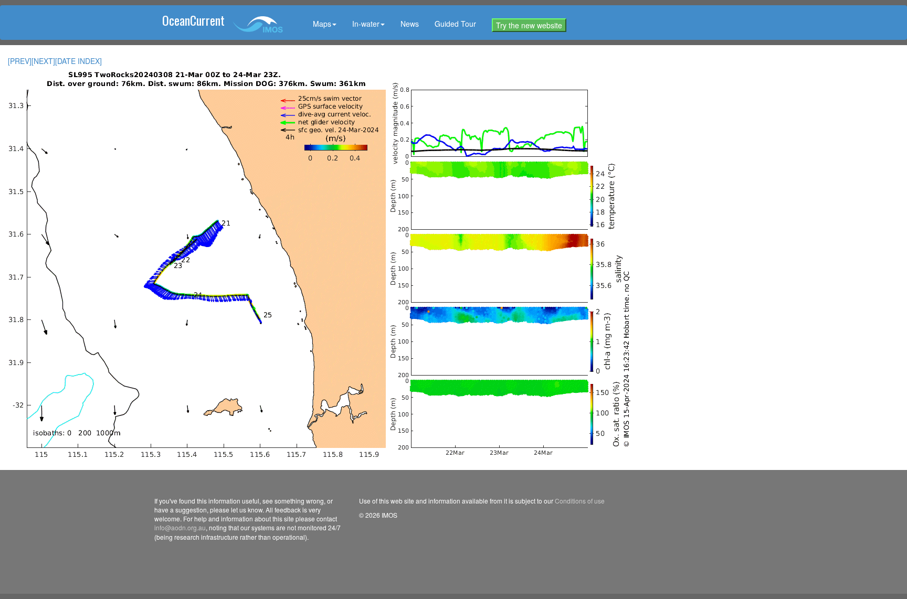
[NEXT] (43, 61)
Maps (322, 23)
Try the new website (529, 25)
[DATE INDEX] (78, 61)
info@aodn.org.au (180, 527)
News (409, 23)
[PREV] (19, 61)
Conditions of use (580, 500)
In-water (365, 23)
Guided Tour (455, 23)
